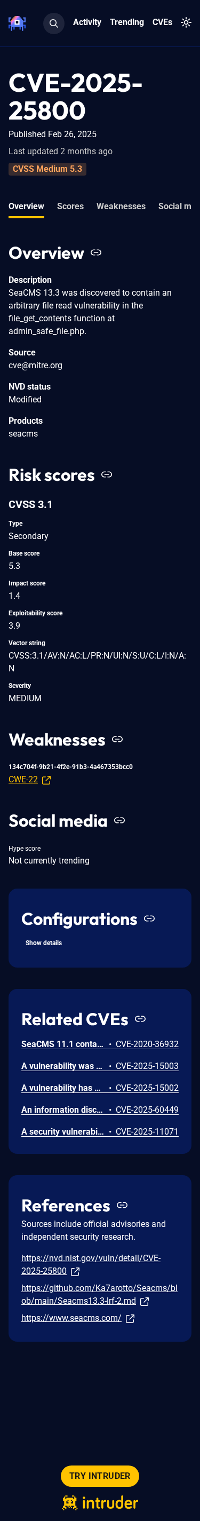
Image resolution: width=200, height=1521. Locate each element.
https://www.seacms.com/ (71, 1318)
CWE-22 (23, 779)
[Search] (54, 23)
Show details (44, 943)
